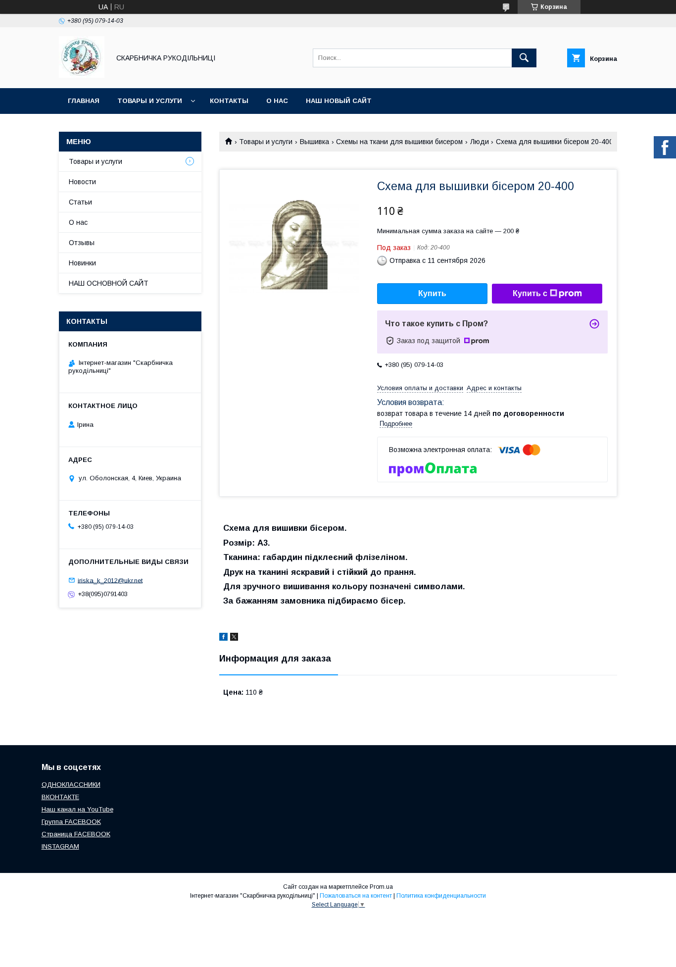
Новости (82, 182)
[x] (234, 638)
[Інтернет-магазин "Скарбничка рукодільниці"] (81, 75)
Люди (479, 142)
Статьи (80, 202)
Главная (83, 100)
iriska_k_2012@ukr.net (110, 580)
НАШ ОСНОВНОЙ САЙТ (108, 283)
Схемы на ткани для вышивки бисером (399, 142)
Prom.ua (381, 886)
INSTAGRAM (60, 846)
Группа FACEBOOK (71, 821)
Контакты (229, 100)
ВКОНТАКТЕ (60, 797)
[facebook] (223, 638)
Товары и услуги (149, 100)
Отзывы (82, 243)
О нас (277, 100)
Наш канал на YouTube (77, 809)
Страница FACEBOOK (76, 834)
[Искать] (524, 58)
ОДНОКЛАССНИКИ (71, 784)
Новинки (82, 263)
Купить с (530, 293)
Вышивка (314, 142)
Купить (432, 293)
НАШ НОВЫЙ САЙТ (339, 100)
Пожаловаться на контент (356, 895)
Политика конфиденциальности (441, 895)
